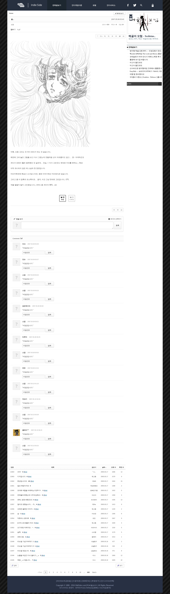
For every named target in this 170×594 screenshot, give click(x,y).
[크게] (105, 36)
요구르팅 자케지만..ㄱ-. (25, 528)
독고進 (94, 476)
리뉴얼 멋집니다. (23, 551)
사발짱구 (94, 541)
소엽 (12, 24)
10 (80, 572)
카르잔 (94, 513)
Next (94, 572)
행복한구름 (94, 490)
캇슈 (24, 259)
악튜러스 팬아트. (23, 518)
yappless (94, 551)
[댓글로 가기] (120, 36)
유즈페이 (94, 500)
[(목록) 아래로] (116, 36)
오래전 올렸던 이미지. (25, 509)
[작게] (108, 36)
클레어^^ (25, 430)
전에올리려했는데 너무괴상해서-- (29, 495)
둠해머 (94, 537)
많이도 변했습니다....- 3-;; (26, 504)
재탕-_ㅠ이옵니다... (24, 560)
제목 (52, 467)
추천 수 (121, 467)
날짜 (103, 467)
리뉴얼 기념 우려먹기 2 (25, 546)
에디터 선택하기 (115, 219)
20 (29, 481)
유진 (94, 518)
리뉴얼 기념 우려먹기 (25, 541)
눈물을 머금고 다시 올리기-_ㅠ (28, 555)
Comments (18, 238)
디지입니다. (21, 476)
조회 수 (113, 467)
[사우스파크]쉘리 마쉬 (25, 523)
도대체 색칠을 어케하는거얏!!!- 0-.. (29, 490)
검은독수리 (26, 306)
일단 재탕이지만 (23, 486)
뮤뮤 (24, 368)
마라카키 (94, 527)
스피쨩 (94, 532)
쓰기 (120, 565)
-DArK (94, 481)
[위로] (112, 36)
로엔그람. (21, 537)
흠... (12, 19)
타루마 (24, 337)
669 (88, 572)
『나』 (94, 472)
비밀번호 (26, 253)
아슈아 (94, 495)
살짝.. (19, 532)
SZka (94, 504)
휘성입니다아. (22, 481)
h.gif (18, 29)
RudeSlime (94, 486)
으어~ (19, 472)
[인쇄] (123, 36)
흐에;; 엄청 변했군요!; (25, 500)
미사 (94, 555)
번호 (12, 467)
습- (18, 514)
